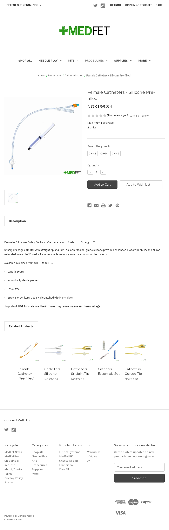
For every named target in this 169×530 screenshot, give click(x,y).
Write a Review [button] (139, 115)
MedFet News (13, 452)
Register (146, 5)
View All (64, 469)
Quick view (29, 350)
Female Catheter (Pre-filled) (26, 373)
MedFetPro (11, 456)
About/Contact (14, 469)
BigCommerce (26, 515)
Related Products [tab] (21, 326)
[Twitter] (110, 205)
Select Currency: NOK (23, 5)
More (142, 60)
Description (17, 221)
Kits (71, 60)
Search (115, 5)
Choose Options (55, 355)
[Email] (96, 205)
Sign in (130, 5)
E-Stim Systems (69, 452)
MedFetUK (66, 456)
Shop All (25, 60)
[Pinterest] (117, 205)
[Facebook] (89, 205)
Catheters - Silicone (53, 371)
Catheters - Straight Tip (80, 371)
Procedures (94, 60)
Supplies (121, 60)
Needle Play (48, 60)
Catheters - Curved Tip (134, 371)
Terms (8, 473)
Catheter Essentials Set (109, 371)
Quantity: (93, 165)
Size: (98, 146)
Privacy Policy (13, 478)
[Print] (103, 205)
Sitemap (9, 482)
